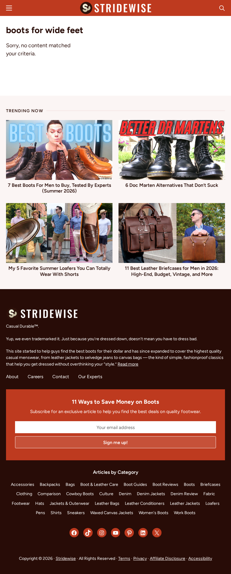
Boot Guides (135, 484)
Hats (39, 503)
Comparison (49, 493)
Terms (124, 558)
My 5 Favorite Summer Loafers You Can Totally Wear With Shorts (59, 271)
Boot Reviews (165, 484)
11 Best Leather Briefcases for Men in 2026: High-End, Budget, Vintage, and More (172, 271)
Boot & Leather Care (99, 484)
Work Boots (185, 512)
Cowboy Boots (80, 493)
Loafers (212, 503)
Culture (106, 493)
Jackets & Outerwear (69, 503)
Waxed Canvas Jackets (111, 512)
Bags (70, 484)
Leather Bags (107, 503)
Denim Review (184, 493)
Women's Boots (153, 512)
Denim (125, 493)
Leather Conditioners (145, 503)
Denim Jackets (151, 493)
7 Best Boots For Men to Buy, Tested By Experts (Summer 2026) (59, 188)
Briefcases (210, 484)
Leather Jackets (185, 503)
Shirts (56, 512)
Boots (189, 484)
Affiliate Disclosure (167, 558)
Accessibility (200, 558)
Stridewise (66, 558)
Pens (40, 512)
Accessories (22, 484)
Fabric (209, 493)
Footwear (21, 503)
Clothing (24, 493)
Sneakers (76, 512)
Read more (128, 364)
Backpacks (50, 484)
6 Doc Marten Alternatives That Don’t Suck (171, 185)
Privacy (140, 558)
